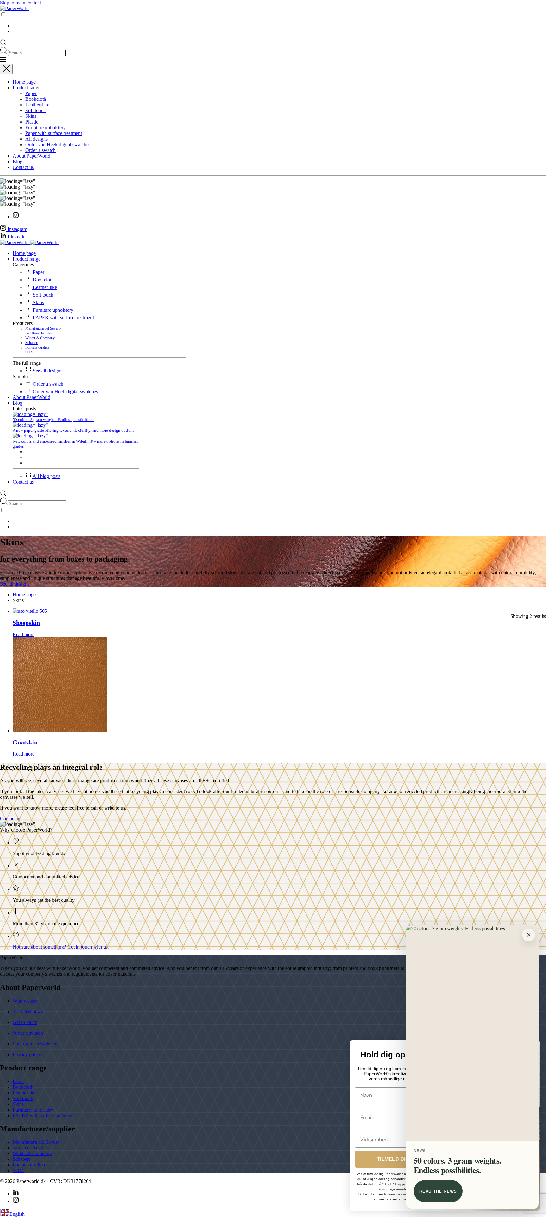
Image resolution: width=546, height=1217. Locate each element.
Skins (30, 116)
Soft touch (35, 110)
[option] (279, 25)
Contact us (23, 167)
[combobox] (273, 1213)
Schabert (31, 342)
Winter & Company (40, 338)
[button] (3, 43)
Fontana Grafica (37, 347)
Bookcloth (35, 99)
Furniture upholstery (45, 127)
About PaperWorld (31, 156)
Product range (26, 87)
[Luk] (6, 69)
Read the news (438, 1191)
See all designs (47, 370)
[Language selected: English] (273, 22)
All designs (36, 139)
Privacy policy (27, 1054)
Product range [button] (26, 259)
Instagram (16, 229)
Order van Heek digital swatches (57, 144)
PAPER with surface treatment (63, 317)
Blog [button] (17, 403)
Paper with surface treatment (53, 133)
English (17, 1214)
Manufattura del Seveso (43, 328)
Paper (31, 93)
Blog (17, 161)
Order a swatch (40, 150)
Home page (24, 82)
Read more (23, 634)
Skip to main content (20, 2)
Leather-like (37, 104)
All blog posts (46, 476)
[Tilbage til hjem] (14, 8)
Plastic (31, 121)
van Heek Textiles (38, 333)
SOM (29, 352)
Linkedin (16, 236)
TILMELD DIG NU (397, 1159)
